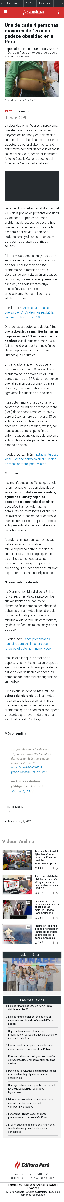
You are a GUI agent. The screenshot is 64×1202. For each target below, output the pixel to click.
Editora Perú (15, 1185)
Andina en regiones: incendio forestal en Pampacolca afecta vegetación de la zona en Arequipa (46, 931)
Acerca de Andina (34, 1185)
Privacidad (33, 1188)
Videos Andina (18, 841)
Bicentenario (14, 3)
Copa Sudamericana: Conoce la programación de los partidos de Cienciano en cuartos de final (32, 1035)
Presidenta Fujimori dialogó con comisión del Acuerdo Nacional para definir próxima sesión (31, 1060)
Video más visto (32, 955)
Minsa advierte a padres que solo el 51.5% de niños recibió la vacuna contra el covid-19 (30, 312)
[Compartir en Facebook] (54, 868)
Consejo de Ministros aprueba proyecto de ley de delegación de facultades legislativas (32, 1089)
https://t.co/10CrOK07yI (26, 767)
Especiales (45, 3)
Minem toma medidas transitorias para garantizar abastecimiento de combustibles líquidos (30, 1103)
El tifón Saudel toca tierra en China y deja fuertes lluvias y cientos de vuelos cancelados (31, 1128)
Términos (51, 1185)
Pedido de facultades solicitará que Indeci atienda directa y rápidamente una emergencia (32, 1074)
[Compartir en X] (57, 868)
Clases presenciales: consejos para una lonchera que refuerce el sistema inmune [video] (28, 643)
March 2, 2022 (22, 791)
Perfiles (30, 3)
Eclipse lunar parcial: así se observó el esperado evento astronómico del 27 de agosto (31, 1020)
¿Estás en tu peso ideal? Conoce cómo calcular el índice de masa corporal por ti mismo (31, 459)
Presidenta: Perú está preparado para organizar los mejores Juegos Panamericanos (47, 907)
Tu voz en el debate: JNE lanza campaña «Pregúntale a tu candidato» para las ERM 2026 (46, 882)
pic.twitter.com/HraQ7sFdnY (29, 772)
